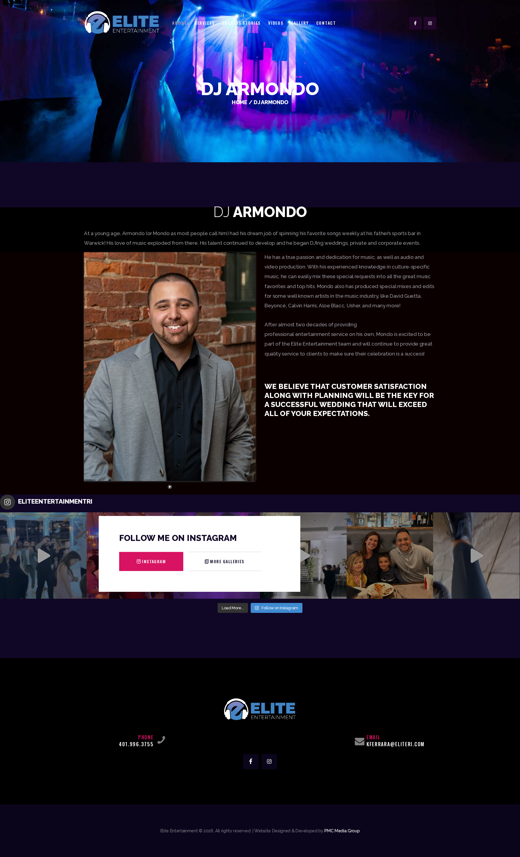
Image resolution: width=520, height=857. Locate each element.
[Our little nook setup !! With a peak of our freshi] (476, 555)
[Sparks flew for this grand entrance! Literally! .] (303, 555)
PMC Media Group (342, 830)
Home (239, 102)
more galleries (227, 561)
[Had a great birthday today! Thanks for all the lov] (390, 555)
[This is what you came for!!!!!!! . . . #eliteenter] (43, 555)
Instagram (154, 561)
